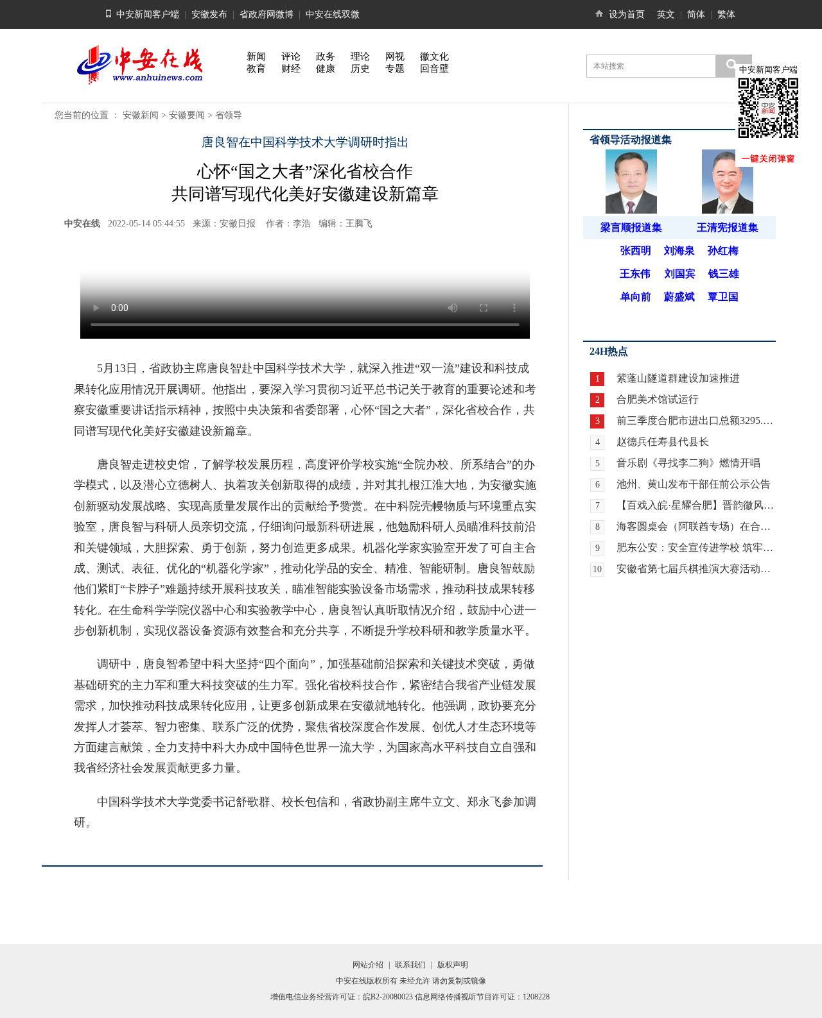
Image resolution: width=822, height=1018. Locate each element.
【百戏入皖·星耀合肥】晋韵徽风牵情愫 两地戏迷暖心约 (696, 505)
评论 (291, 56)
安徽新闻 (141, 115)
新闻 (256, 56)
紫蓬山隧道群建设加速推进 (678, 378)
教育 (256, 69)
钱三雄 (723, 273)
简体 (696, 14)
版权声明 (452, 964)
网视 (395, 56)
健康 (325, 69)
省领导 (228, 115)
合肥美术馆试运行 (657, 399)
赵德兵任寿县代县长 (662, 441)
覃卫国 (723, 296)
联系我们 (410, 964)
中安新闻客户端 (147, 14)
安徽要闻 (187, 115)
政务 (325, 56)
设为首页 (627, 14)
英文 (666, 14)
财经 (291, 69)
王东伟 (635, 273)
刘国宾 (680, 273)
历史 (360, 69)
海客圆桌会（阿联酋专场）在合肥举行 (696, 526)
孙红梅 (723, 250)
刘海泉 (679, 250)
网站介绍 (368, 964)
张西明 (635, 250)
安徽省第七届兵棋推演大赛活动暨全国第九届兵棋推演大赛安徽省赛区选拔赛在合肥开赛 (696, 568)
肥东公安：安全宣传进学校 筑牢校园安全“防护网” (696, 547)
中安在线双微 (333, 14)
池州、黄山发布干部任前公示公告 (693, 484)
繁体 (726, 14)
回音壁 (434, 69)
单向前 (635, 296)
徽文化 (434, 56)
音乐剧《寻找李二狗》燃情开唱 (688, 462)
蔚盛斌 (679, 296)
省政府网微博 (266, 14)
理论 (360, 56)
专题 (395, 69)
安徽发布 (209, 14)
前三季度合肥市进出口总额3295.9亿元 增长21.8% (696, 420)
